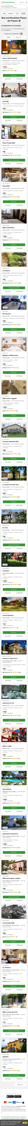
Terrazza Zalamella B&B (10, 441)
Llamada (9, 78)
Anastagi (6, 101)
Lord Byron (6, 271)
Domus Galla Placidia (10, 58)
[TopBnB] (21, 34)
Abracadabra (7, 789)
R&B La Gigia (7, 746)
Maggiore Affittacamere (10, 355)
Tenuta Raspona (8, 615)
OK (24, 1123)
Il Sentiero (6, 571)
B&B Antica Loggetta (10, 398)
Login (23, 2)
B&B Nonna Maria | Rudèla (11, 878)
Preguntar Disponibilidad (14, 160)
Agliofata (6, 1057)
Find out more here (16, 1121)
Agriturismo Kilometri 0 (10, 834)
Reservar (14, 75)
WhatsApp (20, 78)
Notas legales (7, 1117)
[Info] (17, 34)
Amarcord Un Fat (8, 703)
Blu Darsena (7, 314)
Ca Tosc (5, 528)
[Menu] (26, 2)
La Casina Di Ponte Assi (11, 485)
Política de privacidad (14, 1117)
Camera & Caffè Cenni (10, 658)
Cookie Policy (23, 1117)
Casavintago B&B (8, 923)
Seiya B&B (6, 186)
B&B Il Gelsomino (8, 228)
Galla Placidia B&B (9, 143)
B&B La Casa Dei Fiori (10, 1012)
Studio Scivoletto (12, 1119)
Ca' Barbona (7, 967)
